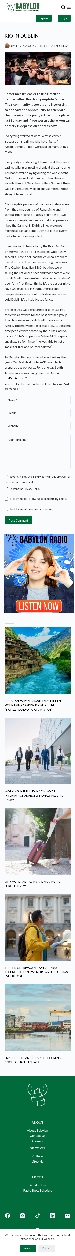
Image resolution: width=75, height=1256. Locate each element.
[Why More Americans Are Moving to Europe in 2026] (38, 841)
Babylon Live (37, 1185)
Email (12, 413)
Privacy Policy (32, 488)
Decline (46, 1248)
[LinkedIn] (52, 1215)
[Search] (63, 7)
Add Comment (18, 439)
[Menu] (69, 7)
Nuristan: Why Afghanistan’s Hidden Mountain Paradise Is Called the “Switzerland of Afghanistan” (33, 705)
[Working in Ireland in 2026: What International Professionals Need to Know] (38, 751)
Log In (64, 18)
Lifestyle (37, 1161)
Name (12, 400)
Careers (37, 1141)
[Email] (67, 1215)
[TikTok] (37, 1215)
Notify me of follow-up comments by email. (38, 499)
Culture (37, 1156)
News (64, 45)
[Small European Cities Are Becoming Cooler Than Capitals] (38, 1017)
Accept (28, 1248)
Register (44, 18)
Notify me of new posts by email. (31, 509)
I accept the (25, 488)
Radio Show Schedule (37, 1190)
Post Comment (18, 520)
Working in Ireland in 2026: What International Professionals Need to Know (34, 795)
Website (13, 426)
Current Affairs (50, 45)
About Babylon (37, 1130)
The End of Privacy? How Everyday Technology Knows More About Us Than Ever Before (36, 972)
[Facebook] (7, 1215)
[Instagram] (22, 1215)
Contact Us (37, 1135)
